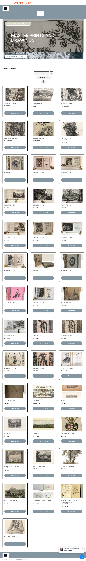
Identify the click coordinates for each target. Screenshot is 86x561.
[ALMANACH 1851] (15, 391)
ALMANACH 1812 (9, 205)
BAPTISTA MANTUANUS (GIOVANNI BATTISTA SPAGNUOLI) (69, 502)
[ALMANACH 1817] (72, 261)
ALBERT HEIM (37, 104)
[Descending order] (51, 73)
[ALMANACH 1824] (72, 326)
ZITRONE (17, 559)
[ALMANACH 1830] (43, 359)
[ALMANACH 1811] (72, 163)
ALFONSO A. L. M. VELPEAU (67, 139)
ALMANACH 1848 (67, 368)
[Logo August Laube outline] (22, 2)
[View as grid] (42, 81)
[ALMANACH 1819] (43, 293)
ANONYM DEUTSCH (67, 433)
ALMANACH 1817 (66, 270)
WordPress (32, 559)
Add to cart (15, 113)
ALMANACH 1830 (38, 368)
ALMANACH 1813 (66, 205)
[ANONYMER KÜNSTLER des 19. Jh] (15, 457)
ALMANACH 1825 (10, 368)
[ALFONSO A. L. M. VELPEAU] (72, 129)
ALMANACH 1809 (38, 172)
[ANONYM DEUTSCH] (72, 424)
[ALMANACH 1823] (43, 326)
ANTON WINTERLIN (39, 466)
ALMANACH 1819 (38, 303)
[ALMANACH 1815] (72, 228)
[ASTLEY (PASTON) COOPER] (43, 491)
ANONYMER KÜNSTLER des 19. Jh (12, 467)
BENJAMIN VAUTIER (11, 536)
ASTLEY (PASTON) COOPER (42, 500)
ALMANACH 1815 (66, 238)
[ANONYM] (43, 391)
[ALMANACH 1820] (72, 293)
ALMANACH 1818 (9, 303)
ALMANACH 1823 (38, 335)
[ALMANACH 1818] (15, 293)
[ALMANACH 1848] (72, 359)
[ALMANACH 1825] (15, 359)
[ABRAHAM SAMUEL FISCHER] (15, 94)
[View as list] (45, 81)
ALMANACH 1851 (9, 401)
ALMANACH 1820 (66, 303)
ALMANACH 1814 (10, 238)
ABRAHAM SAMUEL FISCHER (10, 104)
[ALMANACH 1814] (15, 228)
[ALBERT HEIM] (43, 94)
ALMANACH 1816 (38, 270)
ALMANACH (8, 172)
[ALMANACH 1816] (43, 261)
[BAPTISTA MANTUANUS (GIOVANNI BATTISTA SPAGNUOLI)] (72, 491)
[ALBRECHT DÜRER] (72, 94)
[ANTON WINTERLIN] (43, 457)
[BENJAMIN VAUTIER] (15, 527)
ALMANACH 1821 (9, 335)
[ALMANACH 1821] (15, 326)
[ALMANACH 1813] (72, 195)
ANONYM (36, 401)
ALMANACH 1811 (66, 172)
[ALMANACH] (15, 163)
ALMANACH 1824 (67, 335)
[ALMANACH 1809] (43, 163)
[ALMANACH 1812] (15, 195)
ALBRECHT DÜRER (67, 104)
